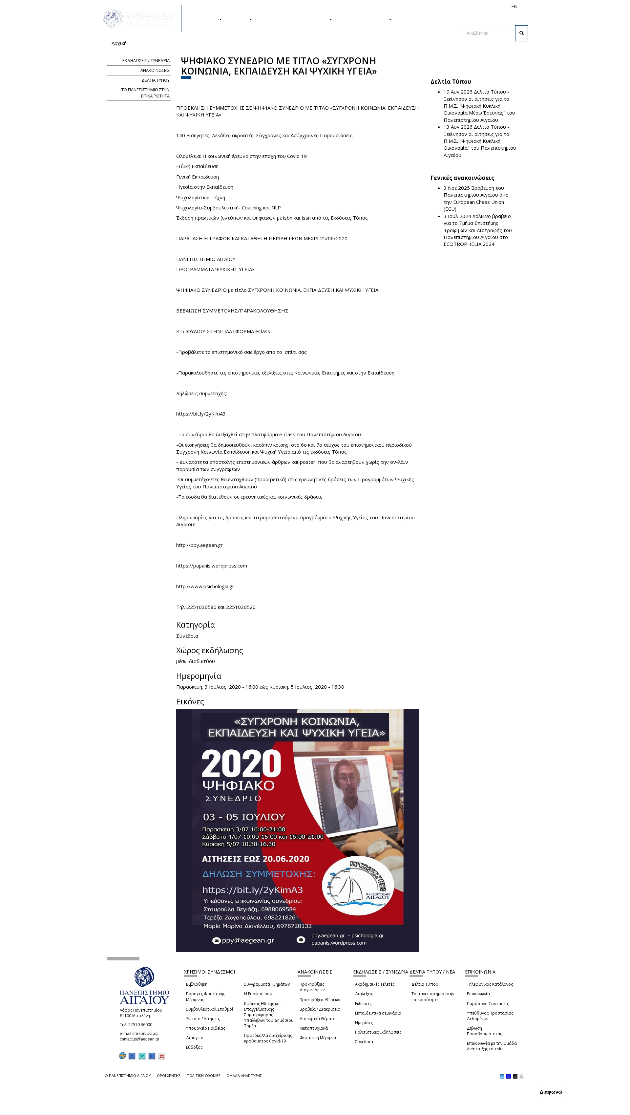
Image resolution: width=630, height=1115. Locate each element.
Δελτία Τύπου (424, 984)
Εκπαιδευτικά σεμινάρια (378, 1013)
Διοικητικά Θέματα (318, 1018)
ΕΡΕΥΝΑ (239, 18)
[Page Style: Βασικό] (502, 1076)
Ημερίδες (364, 1022)
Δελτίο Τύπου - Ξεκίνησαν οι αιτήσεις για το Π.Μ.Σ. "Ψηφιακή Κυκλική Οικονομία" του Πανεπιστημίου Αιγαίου (480, 140)
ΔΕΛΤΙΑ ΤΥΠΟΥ (156, 80)
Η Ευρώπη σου (258, 994)
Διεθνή (422, 6)
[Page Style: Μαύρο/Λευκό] (521, 1076)
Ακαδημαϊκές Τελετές (374, 984)
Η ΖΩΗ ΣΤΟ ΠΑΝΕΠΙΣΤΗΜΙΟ (294, 18)
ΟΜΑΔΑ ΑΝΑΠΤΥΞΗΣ (244, 1075)
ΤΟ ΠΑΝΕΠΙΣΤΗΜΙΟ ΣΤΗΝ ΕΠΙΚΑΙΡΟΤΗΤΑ (145, 93)
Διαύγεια (194, 1037)
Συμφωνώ (521, 1091)
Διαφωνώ (551, 1092)
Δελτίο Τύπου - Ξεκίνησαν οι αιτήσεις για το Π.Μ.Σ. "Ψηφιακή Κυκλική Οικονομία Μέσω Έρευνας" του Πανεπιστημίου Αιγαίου (479, 105)
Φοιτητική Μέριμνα (318, 1037)
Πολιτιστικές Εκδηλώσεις (378, 1032)
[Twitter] (142, 1056)
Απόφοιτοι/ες (398, 6)
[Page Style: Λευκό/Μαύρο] (515, 1076)
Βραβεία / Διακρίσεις (320, 1009)
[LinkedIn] (152, 1056)
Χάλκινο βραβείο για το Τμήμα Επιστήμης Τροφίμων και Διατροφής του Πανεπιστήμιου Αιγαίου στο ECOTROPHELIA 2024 (478, 230)
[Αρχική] (142, 18)
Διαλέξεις (364, 994)
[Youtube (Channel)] (161, 1056)
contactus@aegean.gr (141, 1039)
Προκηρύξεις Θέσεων (320, 999)
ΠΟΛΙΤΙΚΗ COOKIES (203, 1075)
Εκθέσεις (363, 1003)
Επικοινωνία (478, 994)
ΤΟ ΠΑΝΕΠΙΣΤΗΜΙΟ (363, 18)
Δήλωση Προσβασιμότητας (484, 1031)
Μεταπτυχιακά (314, 1028)
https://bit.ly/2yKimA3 (201, 413)
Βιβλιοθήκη (196, 984)
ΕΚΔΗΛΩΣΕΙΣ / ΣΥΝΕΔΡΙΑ (146, 60)
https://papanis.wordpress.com (211, 565)
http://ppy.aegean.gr (199, 545)
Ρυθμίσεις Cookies (86, 1109)
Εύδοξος (194, 1047)
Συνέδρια (364, 1041)
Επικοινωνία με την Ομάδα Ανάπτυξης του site (492, 1046)
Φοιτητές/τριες (365, 6)
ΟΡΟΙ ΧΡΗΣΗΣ (168, 1075)
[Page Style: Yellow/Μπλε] (508, 1076)
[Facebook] (132, 1056)
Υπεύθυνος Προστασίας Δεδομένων (490, 1015)
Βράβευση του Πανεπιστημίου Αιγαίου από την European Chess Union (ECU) (476, 198)
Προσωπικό (444, 6)
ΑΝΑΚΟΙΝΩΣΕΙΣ (155, 70)
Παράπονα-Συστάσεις (488, 1003)
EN (514, 6)
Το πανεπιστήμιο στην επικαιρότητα (432, 996)
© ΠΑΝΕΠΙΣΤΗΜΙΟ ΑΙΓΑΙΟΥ (128, 1075)
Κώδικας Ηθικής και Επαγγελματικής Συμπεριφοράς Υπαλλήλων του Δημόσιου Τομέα (269, 1015)
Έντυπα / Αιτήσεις (203, 1018)
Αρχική (119, 43)
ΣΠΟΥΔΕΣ (206, 18)
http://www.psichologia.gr (205, 586)
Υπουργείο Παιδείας (205, 1028)
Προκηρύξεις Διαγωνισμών (312, 987)
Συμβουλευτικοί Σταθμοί (209, 1009)
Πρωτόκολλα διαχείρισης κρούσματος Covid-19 (268, 1038)
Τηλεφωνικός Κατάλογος (490, 984)
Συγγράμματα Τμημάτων (267, 984)
